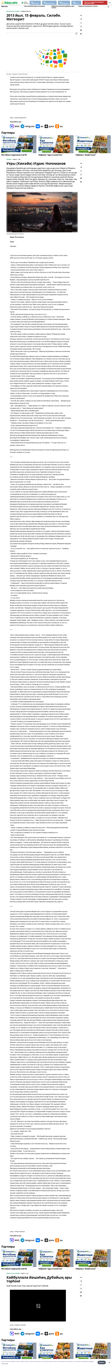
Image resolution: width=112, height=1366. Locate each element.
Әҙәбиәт (9, 159)
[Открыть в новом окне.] (15, 126)
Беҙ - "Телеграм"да (64, 2)
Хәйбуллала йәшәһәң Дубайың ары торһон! (62, 6)
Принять (101, 1362)
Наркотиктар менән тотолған (87, 6)
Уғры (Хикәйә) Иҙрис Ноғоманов (34, 6)
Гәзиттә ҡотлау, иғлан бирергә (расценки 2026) (94, 2)
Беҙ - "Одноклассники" (49, 2)
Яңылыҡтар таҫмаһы (13, 11)
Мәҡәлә (4, 6)
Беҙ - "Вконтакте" (35, 2)
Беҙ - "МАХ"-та (76, 2)
